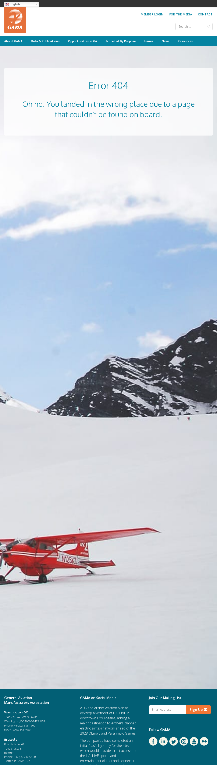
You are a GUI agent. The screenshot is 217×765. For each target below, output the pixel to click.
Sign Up (197, 709)
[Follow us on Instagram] (183, 744)
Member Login (152, 14)
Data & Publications (45, 41)
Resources (185, 41)
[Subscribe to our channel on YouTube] (194, 744)
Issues (148, 41)
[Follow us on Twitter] (173, 744)
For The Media (180, 14)
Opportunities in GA (82, 41)
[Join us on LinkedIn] (163, 744)
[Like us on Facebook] (153, 744)
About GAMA (13, 41)
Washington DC (16, 712)
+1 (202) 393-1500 (24, 725)
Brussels (10, 739)
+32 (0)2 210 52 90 (25, 757)
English (14, 4)
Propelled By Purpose (121, 41)
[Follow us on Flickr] (204, 744)
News (165, 41)
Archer (99, 708)
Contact (205, 14)
